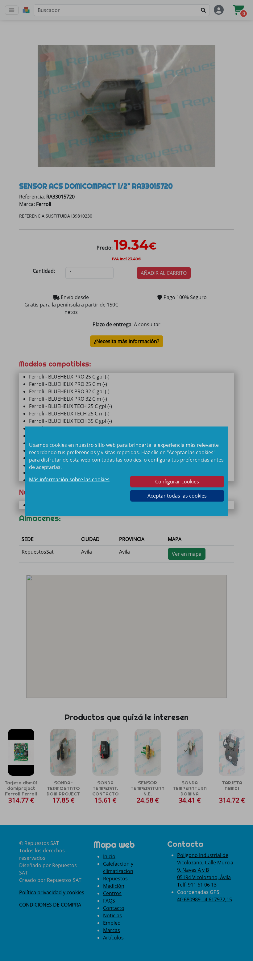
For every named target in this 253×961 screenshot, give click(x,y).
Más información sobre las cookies (69, 479)
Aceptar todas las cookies (177, 495)
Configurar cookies (177, 481)
